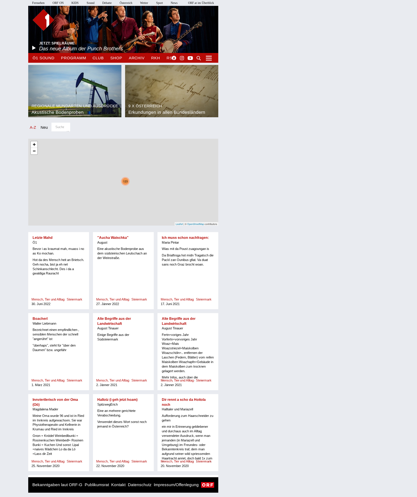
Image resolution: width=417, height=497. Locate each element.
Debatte (107, 3)
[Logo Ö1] (43, 20)
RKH (155, 58)
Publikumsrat (97, 484)
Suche (199, 58)
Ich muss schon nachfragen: (185, 237)
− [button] (34, 151)
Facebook (174, 58)
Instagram (182, 58)
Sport (159, 3)
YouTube (190, 58)
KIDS (75, 3)
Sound (90, 3)
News (174, 3)
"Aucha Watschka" (113, 237)
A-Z (33, 127)
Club (98, 58)
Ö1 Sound (44, 58)
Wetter (144, 3)
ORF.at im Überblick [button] (201, 3)
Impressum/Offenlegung (176, 484)
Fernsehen (38, 3)
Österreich (126, 3)
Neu (44, 127)
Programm (73, 58)
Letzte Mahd (43, 237)
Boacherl (40, 318)
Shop (116, 58)
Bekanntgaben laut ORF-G (57, 484)
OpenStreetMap (195, 224)
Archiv (137, 58)
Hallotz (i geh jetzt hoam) (117, 399)
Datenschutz (140, 484)
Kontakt (118, 484)
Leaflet (179, 224)
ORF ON (58, 3)
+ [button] (34, 144)
